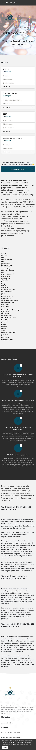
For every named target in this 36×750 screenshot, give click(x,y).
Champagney (5, 263)
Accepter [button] (5, 747)
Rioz (2, 272)
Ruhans (3, 336)
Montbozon (5, 306)
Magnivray (4, 334)
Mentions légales (6, 723)
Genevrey (4, 326)
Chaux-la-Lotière (6, 315)
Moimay (3, 328)
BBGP (5, 114)
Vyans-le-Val (5, 312)
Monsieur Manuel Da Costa (12, 138)
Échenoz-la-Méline (7, 265)
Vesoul (3, 254)
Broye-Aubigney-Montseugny (10, 310)
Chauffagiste (7, 71)
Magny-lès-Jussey (7, 340)
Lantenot (4, 323)
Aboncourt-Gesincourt (8, 332)
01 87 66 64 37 (11, 3)
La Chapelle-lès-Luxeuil (8, 317)
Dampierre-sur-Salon (8, 289)
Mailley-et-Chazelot (7, 302)
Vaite (3, 330)
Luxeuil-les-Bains (6, 259)
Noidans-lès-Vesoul (7, 274)
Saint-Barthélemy (6, 291)
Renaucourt (5, 338)
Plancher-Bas (5, 278)
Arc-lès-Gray (5, 269)
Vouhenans (5, 321)
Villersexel (4, 287)
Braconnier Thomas (10, 93)
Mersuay (4, 325)
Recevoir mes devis (17, 169)
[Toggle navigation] (33, 17)
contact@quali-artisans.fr (14, 737)
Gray (2, 261)
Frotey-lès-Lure (6, 299)
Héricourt (4, 256)
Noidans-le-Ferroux (7, 297)
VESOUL (6, 69)
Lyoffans (4, 319)
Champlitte (4, 280)
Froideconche (5, 276)
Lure (2, 258)
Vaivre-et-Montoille (7, 271)
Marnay (3, 285)
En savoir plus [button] (27, 744)
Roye (2, 282)
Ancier (3, 308)
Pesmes (3, 293)
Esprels (3, 295)
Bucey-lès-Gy (5, 304)
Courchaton (5, 313)
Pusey (3, 284)
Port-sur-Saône (6, 267)
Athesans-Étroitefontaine (9, 300)
